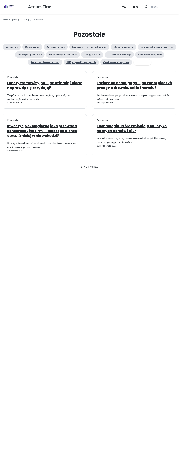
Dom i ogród (32, 46)
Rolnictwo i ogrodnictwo (45, 62)
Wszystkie (12, 46)
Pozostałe (142, 62)
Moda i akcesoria (124, 46)
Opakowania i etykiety (116, 62)
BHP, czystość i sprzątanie (81, 62)
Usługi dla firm (92, 54)
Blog (135, 6)
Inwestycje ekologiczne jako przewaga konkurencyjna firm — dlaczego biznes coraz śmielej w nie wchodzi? (42, 130)
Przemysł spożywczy (150, 54)
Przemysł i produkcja (30, 54)
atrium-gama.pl (11, 19)
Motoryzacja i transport (63, 54)
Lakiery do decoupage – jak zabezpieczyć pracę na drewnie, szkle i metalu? (134, 85)
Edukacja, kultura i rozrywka (157, 46)
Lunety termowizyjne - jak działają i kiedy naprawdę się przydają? (44, 85)
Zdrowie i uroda (55, 46)
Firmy (123, 6)
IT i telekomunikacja (119, 54)
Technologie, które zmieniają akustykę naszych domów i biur (132, 128)
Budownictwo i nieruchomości (89, 46)
